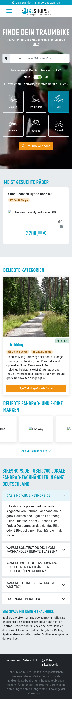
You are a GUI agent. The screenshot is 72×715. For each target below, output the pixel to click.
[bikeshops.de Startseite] (36, 11)
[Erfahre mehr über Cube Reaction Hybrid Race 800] (36, 215)
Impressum (13, 660)
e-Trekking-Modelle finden (38, 388)
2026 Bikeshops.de (50, 662)
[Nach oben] (61, 704)
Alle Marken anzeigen (34, 450)
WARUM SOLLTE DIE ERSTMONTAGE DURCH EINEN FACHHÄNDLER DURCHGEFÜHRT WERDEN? (32, 567)
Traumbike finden (37, 146)
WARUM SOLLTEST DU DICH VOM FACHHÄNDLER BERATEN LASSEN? (31, 549)
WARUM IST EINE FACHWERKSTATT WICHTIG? (32, 585)
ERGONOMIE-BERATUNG (23, 599)
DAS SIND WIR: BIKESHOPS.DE (28, 495)
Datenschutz (31, 660)
